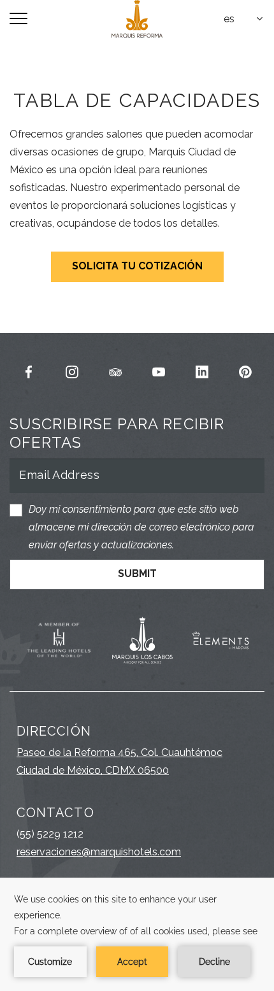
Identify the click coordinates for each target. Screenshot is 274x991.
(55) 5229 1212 (50, 834)
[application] (137, 934)
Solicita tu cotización (137, 266)
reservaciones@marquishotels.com (99, 852)
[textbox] (244, 19)
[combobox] (244, 19)
